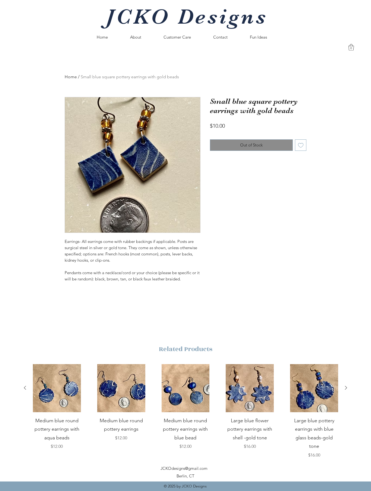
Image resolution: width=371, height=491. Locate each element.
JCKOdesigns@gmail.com (184, 468)
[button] (351, 47)
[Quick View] (57, 388)
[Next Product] (346, 387)
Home (71, 76)
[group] (185, 411)
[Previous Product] (25, 387)
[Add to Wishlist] (301, 145)
